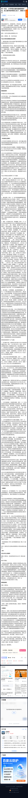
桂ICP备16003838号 (14, 788)
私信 (25, 19)
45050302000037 (15, 790)
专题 (19, 4)
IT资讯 (6, 4)
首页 (3, 4)
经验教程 (11, 4)
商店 (16, 4)
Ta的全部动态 (14, 751)
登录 (14, 712)
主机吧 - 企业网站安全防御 (17, 786)
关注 (20, 19)
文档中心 (24, 4)
